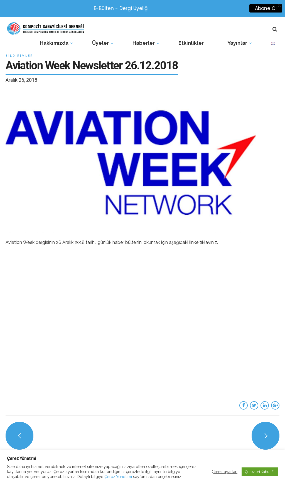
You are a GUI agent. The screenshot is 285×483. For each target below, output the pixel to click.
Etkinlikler (191, 43)
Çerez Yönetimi (117, 476)
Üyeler (100, 43)
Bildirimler (19, 56)
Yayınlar (237, 43)
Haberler (143, 43)
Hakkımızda (54, 43)
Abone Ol (266, 8)
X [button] (279, 5)
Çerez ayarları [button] (224, 471)
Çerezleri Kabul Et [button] (260, 472)
